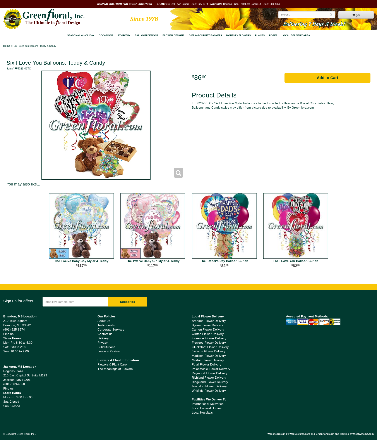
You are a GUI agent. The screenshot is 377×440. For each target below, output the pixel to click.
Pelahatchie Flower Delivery (211, 369)
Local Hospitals (202, 412)
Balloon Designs (146, 35)
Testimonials (106, 325)
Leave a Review (109, 351)
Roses (273, 35)
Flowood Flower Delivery (209, 342)
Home (6, 46)
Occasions (106, 35)
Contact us (105, 334)
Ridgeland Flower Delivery (210, 382)
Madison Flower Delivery (209, 355)
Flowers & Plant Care (112, 364)
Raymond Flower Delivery (209, 373)
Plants (260, 35)
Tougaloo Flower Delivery (209, 386)
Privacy (103, 342)
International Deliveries (207, 403)
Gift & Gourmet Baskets (205, 35)
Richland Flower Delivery (209, 377)
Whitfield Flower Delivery (209, 390)
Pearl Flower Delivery (206, 364)
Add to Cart (327, 78)
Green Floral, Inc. (44, 19)
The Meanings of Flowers (115, 369)
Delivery (103, 338)
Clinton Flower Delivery (208, 334)
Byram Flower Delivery (207, 325)
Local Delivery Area (296, 35)
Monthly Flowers (238, 35)
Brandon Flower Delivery (209, 320)
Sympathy (124, 35)
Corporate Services (111, 329)
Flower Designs (173, 35)
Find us (8, 334)
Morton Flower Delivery (208, 360)
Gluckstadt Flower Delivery (210, 347)
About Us (104, 320)
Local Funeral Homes (206, 408)
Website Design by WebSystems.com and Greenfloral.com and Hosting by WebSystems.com (320, 434)
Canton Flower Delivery (208, 329)
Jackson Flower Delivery (208, 351)
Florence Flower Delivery (209, 338)
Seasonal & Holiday (80, 35)
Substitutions (106, 347)
